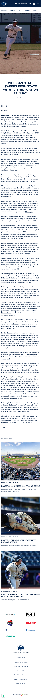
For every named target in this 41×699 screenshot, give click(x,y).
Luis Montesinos (22, 152)
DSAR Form (20, 670)
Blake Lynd (29, 212)
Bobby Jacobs (11, 150)
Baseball (4, 482)
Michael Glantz (6, 313)
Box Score (4, 111)
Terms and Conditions (20, 666)
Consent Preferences (21, 662)
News (35, 10)
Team (19, 10)
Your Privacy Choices (20, 675)
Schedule (11, 10)
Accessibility (20, 683)
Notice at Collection (20, 679)
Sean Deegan (9, 152)
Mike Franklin (18, 161)
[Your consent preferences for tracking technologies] (3, 695)
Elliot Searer (29, 320)
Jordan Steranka (6, 148)
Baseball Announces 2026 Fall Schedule (20, 486)
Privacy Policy (20, 657)
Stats (27, 10)
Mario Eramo (25, 304)
